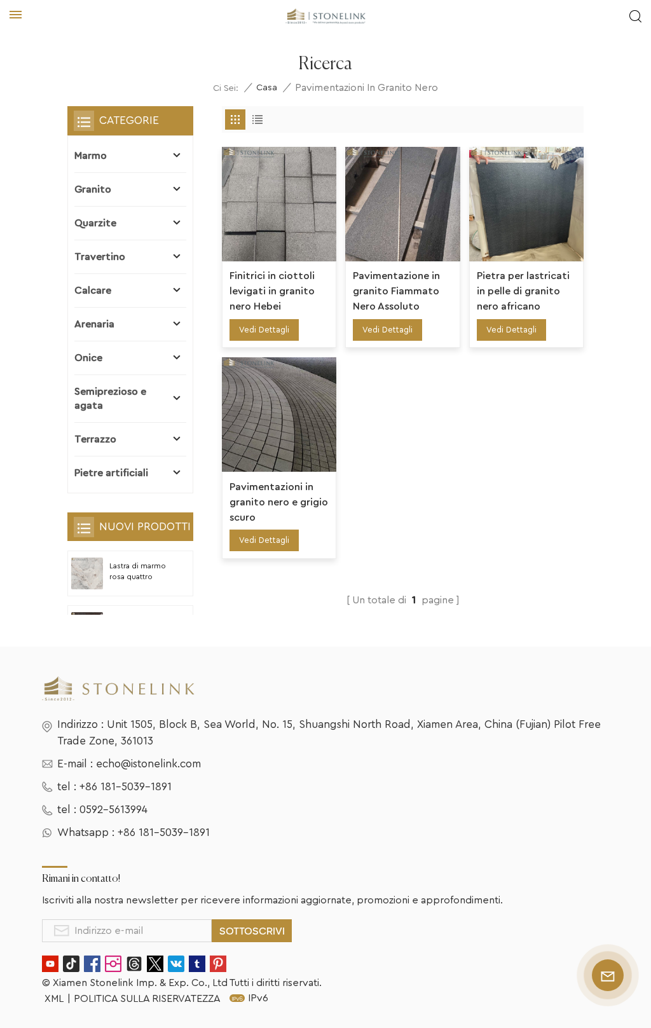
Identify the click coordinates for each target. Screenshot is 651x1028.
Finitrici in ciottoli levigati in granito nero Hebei (272, 291)
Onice (88, 358)
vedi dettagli (264, 330)
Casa (266, 87)
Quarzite (95, 223)
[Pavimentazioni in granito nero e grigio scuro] (279, 414)
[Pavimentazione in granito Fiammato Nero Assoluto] (402, 204)
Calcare (92, 290)
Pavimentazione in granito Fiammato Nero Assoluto (396, 291)
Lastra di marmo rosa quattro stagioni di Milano (140, 573)
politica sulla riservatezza (147, 999)
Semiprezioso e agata (110, 399)
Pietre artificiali (111, 473)
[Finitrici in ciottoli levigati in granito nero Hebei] (279, 204)
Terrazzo (95, 439)
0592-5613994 (113, 809)
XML (54, 999)
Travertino (99, 257)
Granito (92, 189)
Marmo (90, 156)
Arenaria (94, 324)
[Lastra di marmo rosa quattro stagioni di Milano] (87, 573)
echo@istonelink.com (148, 763)
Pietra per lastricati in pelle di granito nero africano (523, 291)
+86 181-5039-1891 (125, 786)
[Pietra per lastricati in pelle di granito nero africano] (526, 204)
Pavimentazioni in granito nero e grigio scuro (279, 502)
